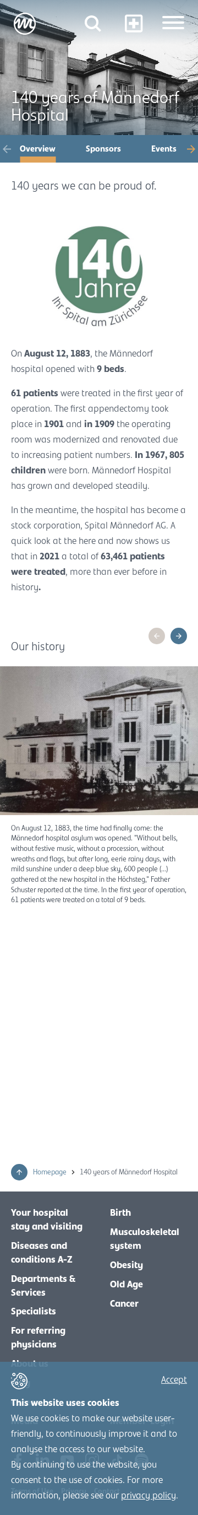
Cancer (124, 1304)
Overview (38, 148)
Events (164, 148)
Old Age (126, 1285)
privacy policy (148, 1496)
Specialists (33, 1312)
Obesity (126, 1265)
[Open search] (93, 23)
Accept (174, 1380)
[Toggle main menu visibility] (173, 23)
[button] (7, 149)
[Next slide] (178, 636)
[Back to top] (19, 1172)
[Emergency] (133, 23)
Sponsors (103, 148)
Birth (120, 1213)
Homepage (50, 1172)
